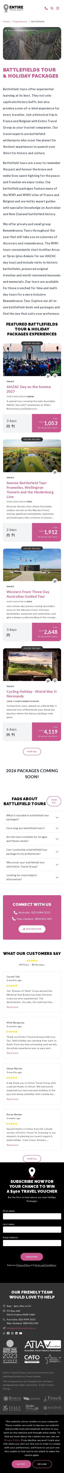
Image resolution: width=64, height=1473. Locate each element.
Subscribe (32, 1257)
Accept (21, 1464)
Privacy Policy (12, 1440)
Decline (42, 1464)
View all (32, 751)
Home (6, 21)
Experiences (21, 21)
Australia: (34, 912)
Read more (13, 1007)
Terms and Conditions (45, 1265)
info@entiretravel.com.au (21, 1328)
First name (9, 1211)
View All (54, 801)
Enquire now (34, 929)
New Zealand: (34, 918)
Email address (10, 1237)
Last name (8, 1224)
